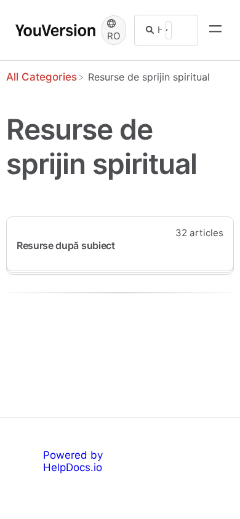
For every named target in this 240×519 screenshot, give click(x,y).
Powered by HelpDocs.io (73, 461)
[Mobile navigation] (215, 30)
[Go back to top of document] (30, 454)
